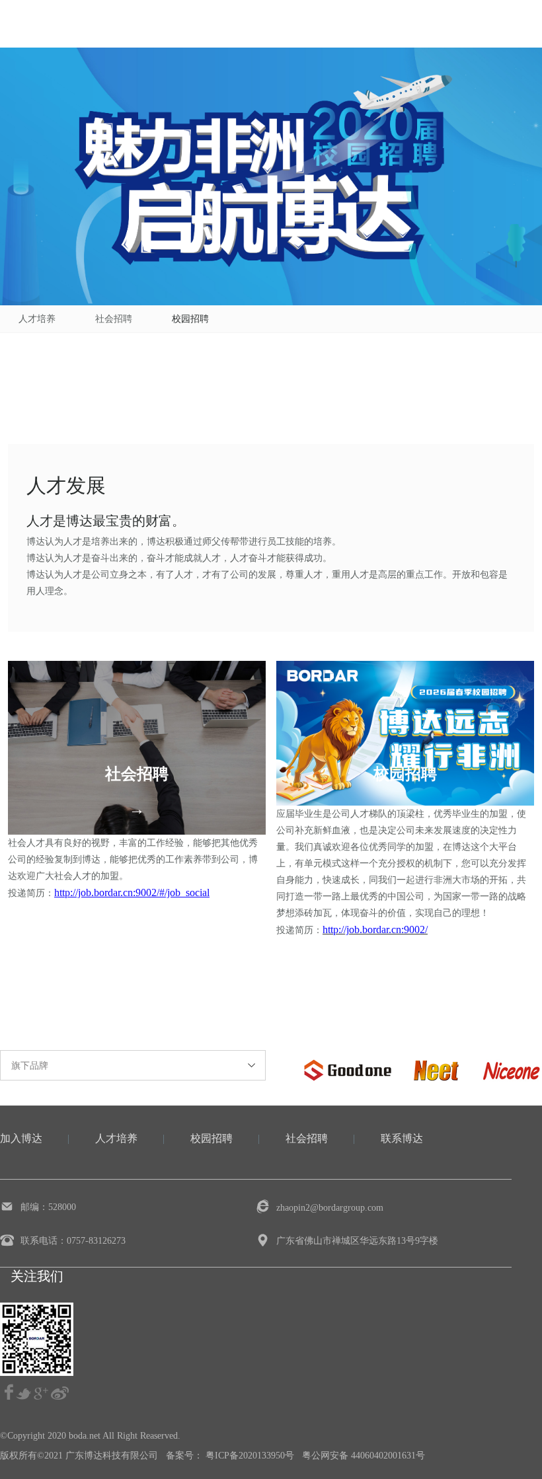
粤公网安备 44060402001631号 (363, 1455)
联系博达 (402, 1138)
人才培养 (37, 319)
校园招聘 (190, 319)
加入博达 (21, 1138)
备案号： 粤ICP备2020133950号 (230, 1455)
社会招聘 (113, 319)
